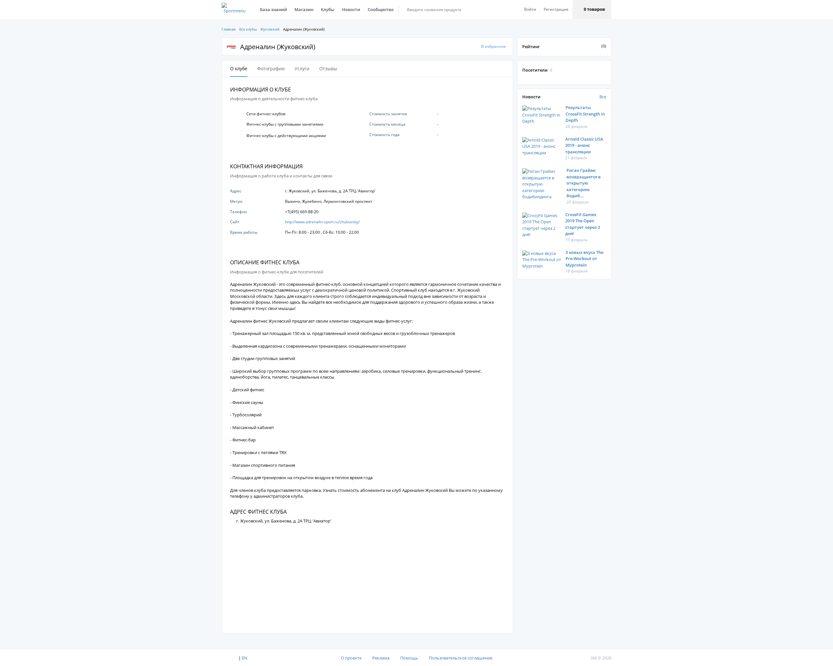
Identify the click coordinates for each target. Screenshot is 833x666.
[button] (591, 9)
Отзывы (328, 68)
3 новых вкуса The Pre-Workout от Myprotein (584, 258)
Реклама (380, 658)
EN (244, 658)
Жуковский (270, 29)
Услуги (301, 68)
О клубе (238, 68)
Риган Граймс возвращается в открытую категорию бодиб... (584, 183)
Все (602, 97)
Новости (351, 9)
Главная (229, 29)
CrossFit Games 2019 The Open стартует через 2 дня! (582, 224)
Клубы (328, 9)
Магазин (303, 9)
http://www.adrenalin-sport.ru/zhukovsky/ (322, 222)
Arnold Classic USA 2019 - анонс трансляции (584, 145)
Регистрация (556, 9)
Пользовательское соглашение (460, 658)
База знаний (273, 9)
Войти (530, 9)
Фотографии (271, 68)
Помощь (409, 658)
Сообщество (381, 9)
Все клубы (248, 29)
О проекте (351, 658)
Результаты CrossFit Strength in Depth (585, 113)
